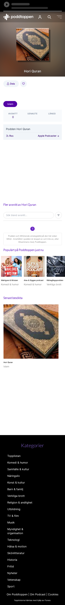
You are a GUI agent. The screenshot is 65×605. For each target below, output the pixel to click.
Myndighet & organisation (15, 531)
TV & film (13, 515)
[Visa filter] (58, 215)
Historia (12, 559)
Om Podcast (38, 594)
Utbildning (13, 509)
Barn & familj (15, 489)
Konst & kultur (16, 482)
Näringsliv (13, 476)
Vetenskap (13, 579)
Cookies (53, 594)
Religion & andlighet (19, 502)
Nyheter (12, 573)
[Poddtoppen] (18, 17)
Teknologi (13, 539)
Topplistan (13, 456)
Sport (10, 586)
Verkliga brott (16, 495)
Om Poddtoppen (17, 594)
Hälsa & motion (16, 546)
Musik (11, 522)
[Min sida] (39, 17)
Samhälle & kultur (18, 469)
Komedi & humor (17, 462)
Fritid (10, 566)
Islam (10, 104)
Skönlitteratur (15, 553)
